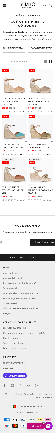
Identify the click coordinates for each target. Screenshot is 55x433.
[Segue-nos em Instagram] (12, 385)
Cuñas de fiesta (37, 258)
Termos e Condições (16, 394)
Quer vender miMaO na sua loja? (21, 293)
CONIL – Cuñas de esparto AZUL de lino (13, 145)
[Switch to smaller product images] (50, 62)
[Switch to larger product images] (45, 62)
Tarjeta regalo (10, 288)
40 (18, 111)
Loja (21, 258)
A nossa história (11, 273)
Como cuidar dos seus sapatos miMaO (24, 333)
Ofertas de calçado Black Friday (20, 308)
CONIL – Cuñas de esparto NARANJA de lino (13, 190)
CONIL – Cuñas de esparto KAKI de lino (39, 145)
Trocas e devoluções (14, 343)
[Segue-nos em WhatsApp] (36, 385)
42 (24, 111)
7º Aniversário (10, 303)
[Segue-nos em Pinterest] (20, 385)
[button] (40, 426)
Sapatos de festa (35, 48)
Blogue (7, 313)
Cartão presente (12, 338)
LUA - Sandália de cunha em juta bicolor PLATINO (40, 190)
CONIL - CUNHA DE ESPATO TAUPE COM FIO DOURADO (39, 102)
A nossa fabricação (13, 278)
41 (21, 111)
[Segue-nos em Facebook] (4, 385)
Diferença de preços (14, 348)
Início (12, 258)
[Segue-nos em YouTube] (28, 385)
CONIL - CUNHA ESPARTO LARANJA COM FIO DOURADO (14, 102)
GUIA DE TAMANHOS (14, 328)
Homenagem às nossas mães (19, 298)
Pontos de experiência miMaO (20, 283)
